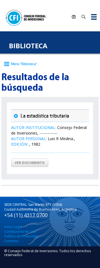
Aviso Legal (13, 226)
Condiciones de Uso (20, 231)
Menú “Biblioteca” (24, 64)
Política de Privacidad (21, 236)
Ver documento (30, 162)
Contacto (11, 241)
